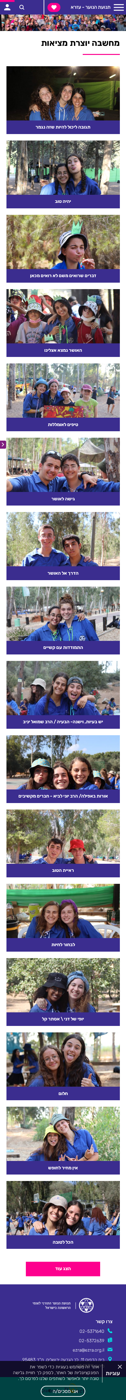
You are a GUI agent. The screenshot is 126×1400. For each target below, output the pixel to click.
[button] (63, 1391)
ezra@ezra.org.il (88, 1350)
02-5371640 (91, 1331)
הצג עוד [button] (63, 1268)
